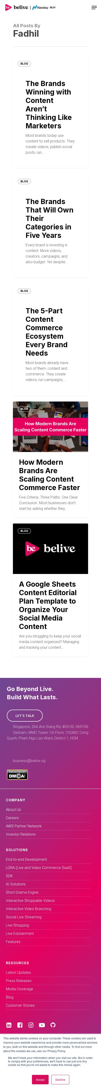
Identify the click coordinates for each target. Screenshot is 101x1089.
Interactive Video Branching (28, 909)
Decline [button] (60, 1079)
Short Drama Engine (22, 892)
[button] (25, 716)
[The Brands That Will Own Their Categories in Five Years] (50, 226)
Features (13, 942)
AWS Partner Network (24, 826)
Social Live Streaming (24, 917)
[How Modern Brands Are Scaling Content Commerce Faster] (50, 459)
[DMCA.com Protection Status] (17, 778)
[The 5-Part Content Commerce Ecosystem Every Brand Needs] (50, 339)
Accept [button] (40, 1079)
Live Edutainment (20, 933)
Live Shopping (17, 925)
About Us (13, 809)
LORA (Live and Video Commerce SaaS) (39, 867)
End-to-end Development (26, 859)
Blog (24, 63)
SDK (9, 876)
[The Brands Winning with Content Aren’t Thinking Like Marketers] (50, 112)
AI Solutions (16, 884)
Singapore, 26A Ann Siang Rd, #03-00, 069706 (50, 726)
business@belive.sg (29, 761)
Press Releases (18, 981)
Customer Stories (20, 1005)
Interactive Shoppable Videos (30, 900)
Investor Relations (21, 834)
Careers (12, 818)
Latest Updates (18, 972)
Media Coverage (19, 989)
